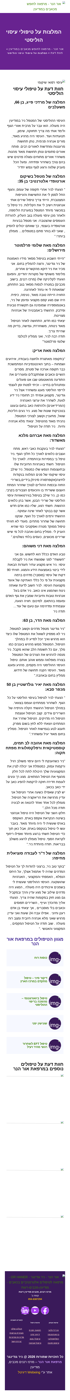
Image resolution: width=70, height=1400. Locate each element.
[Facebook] (45, 1310)
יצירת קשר (16, 1341)
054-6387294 (35, 1299)
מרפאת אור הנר (50, 1362)
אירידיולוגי (53, 1330)
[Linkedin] (25, 1310)
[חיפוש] (18, 6)
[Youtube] (35, 1310)
